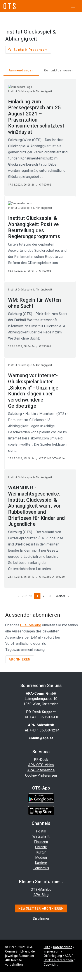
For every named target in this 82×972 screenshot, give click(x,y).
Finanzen (41, 842)
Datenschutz (62, 947)
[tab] (21, 70)
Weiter (64, 596)
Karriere (41, 863)
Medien (41, 857)
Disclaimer (41, 918)
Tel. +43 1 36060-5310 (41, 717)
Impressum (52, 951)
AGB (68, 956)
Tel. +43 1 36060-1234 (41, 730)
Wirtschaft (41, 836)
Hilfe (47, 947)
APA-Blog (41, 895)
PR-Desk (41, 760)
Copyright (51, 964)
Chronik (41, 847)
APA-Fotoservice (41, 770)
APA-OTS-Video (41, 765)
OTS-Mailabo (30, 625)
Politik (41, 831)
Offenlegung (53, 956)
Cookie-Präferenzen (41, 775)
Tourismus (41, 868)
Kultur (41, 852)
